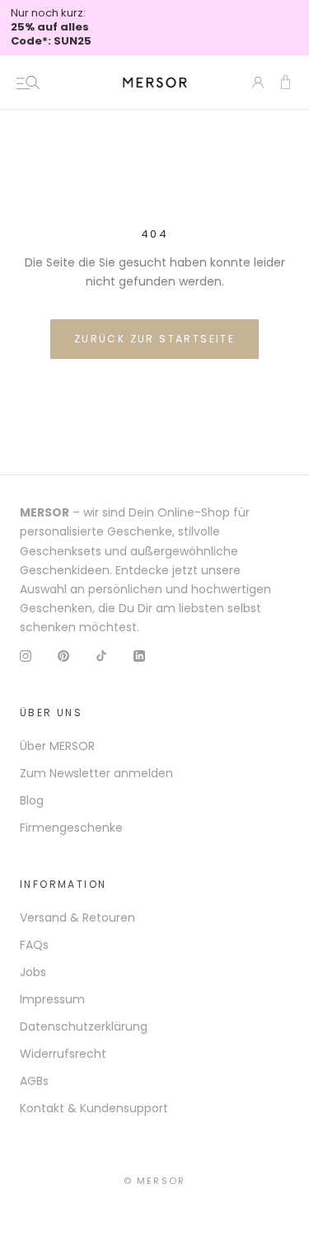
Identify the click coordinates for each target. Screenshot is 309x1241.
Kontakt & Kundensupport (94, 1108)
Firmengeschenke (71, 827)
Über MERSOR (57, 746)
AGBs (34, 1081)
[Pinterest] (63, 655)
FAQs (34, 945)
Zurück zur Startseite (154, 339)
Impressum (52, 999)
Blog (32, 800)
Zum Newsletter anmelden (96, 773)
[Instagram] (25, 655)
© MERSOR (155, 1180)
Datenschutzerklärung (83, 1026)
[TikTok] (101, 655)
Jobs (33, 972)
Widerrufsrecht (63, 1053)
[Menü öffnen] (28, 82)
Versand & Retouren (77, 917)
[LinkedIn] (139, 655)
